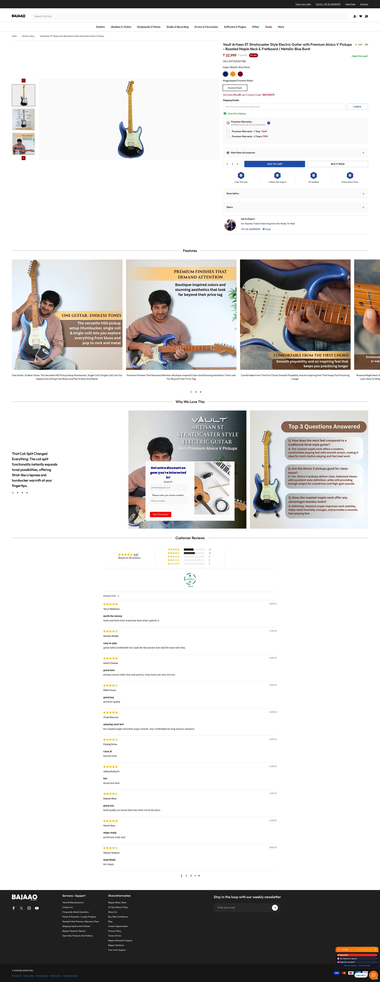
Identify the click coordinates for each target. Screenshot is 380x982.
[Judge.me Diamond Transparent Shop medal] (190, 579)
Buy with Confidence (118, 917)
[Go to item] (23, 95)
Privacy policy (29, 976)
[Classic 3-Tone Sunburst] (232, 74)
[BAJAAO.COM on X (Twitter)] (21, 908)
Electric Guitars (28, 36)
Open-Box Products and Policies (77, 936)
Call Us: (328, 4)
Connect (364, 4)
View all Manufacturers (73, 902)
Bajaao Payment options (74, 931)
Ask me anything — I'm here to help (357, 965)
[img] (110, 604)
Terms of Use (114, 936)
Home (14, 36)
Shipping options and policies (76, 926)
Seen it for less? (359, 56)
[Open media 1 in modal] (129, 119)
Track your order (303, 4)
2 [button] (186, 875)
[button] (174, 549)
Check (357, 106)
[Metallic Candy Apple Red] (240, 74)
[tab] (191, 392)
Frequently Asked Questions (75, 912)
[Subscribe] (275, 908)
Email (267, 229)
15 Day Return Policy (118, 907)
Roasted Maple (235, 88)
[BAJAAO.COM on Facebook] (13, 908)
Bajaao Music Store (117, 902)
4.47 (136, 554)
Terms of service (42, 976)
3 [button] (191, 875)
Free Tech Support (117, 950)
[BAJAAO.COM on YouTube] (37, 908)
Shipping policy (55, 976)
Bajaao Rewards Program (120, 940)
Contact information (70, 976)
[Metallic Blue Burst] (225, 74)
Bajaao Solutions (116, 945)
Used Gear (350, 4)
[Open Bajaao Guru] (373, 975)
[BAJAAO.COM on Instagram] (29, 908)
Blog (110, 921)
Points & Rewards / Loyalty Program (79, 917)
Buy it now (338, 163)
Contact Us (67, 907)
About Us (112, 912)
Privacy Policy (114, 931)
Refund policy (17, 976)
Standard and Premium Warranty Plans (80, 921)
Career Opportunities (118, 926)
